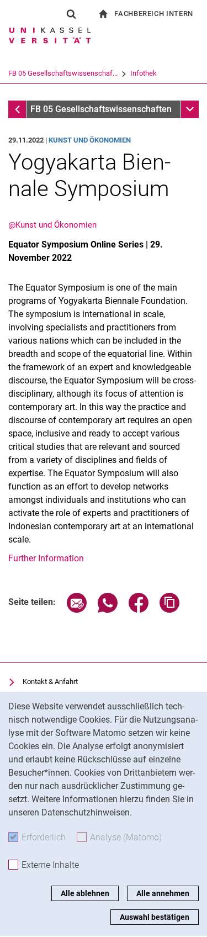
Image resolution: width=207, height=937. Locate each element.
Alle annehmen (162, 893)
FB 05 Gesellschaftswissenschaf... (63, 73)
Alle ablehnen (85, 893)
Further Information (46, 558)
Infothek (143, 73)
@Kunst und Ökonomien (52, 225)
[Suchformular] (71, 13)
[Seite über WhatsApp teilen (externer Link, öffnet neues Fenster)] (108, 609)
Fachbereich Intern (153, 13)
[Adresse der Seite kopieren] (169, 609)
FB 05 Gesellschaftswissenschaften (101, 109)
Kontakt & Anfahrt (50, 681)
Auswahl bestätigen (154, 917)
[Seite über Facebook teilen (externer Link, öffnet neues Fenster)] (138, 609)
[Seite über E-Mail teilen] (77, 609)
